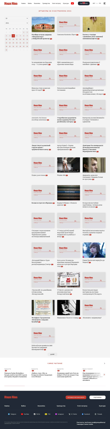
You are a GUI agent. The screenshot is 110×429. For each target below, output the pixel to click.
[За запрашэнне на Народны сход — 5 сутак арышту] (43, 55)
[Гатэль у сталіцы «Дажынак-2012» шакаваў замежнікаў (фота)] (94, 28)
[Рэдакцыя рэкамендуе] (105, 363)
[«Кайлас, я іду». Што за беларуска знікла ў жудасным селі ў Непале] (42, 375)
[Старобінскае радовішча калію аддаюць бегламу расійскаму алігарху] (68, 111)
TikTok (38, 414)
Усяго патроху (56, 3)
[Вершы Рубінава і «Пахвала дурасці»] (68, 196)
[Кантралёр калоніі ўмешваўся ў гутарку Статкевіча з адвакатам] (94, 111)
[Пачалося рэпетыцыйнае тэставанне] (68, 82)
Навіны (23, 3)
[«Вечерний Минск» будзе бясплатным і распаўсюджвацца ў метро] (43, 254)
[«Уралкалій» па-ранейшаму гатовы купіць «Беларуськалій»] (43, 283)
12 (84, 370)
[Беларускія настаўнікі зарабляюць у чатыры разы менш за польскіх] (94, 196)
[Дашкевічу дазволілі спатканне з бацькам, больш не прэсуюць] (94, 168)
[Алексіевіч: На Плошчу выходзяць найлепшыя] (43, 111)
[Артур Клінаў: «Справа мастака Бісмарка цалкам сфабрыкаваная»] (68, 140)
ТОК (49, 414)
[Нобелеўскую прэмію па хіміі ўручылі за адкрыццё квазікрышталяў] (43, 339)
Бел (94, 3)
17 (5, 370)
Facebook (87, 414)
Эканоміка (37, 3)
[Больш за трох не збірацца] (43, 196)
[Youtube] (72, 3)
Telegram (13, 414)
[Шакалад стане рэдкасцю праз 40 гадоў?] (43, 82)
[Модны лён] (68, 168)
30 (58, 370)
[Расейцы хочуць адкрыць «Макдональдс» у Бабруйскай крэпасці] (43, 28)
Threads (99, 414)
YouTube (26, 414)
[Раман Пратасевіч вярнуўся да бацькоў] (94, 254)
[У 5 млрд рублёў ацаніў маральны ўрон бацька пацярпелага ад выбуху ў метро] (68, 225)
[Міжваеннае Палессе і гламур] (68, 311)
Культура (66, 3)
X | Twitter (74, 414)
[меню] (105, 3)
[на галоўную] (10, 3)
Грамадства (46, 3)
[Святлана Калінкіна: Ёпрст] (68, 28)
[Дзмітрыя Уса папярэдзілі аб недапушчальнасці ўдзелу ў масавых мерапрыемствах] (94, 140)
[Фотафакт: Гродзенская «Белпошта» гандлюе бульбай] (43, 311)
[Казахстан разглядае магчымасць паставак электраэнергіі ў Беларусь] (94, 283)
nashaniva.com (7, 423)
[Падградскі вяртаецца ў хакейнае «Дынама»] (94, 55)
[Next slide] (104, 374)
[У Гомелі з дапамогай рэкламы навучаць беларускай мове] (68, 283)
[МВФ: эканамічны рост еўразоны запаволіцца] (68, 55)
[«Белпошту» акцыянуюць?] (94, 311)
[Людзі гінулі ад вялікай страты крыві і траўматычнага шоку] (43, 140)
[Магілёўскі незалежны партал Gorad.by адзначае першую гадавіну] (94, 225)
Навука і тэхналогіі (88, 369)
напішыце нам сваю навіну (76, 397)
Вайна (30, 3)
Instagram (61, 414)
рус (100, 3)
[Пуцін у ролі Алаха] (43, 168)
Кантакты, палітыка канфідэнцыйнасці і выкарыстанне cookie (91, 423)
